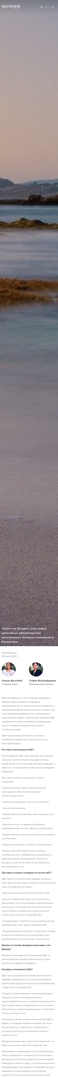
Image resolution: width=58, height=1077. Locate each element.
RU (41, 7)
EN (46, 7)
